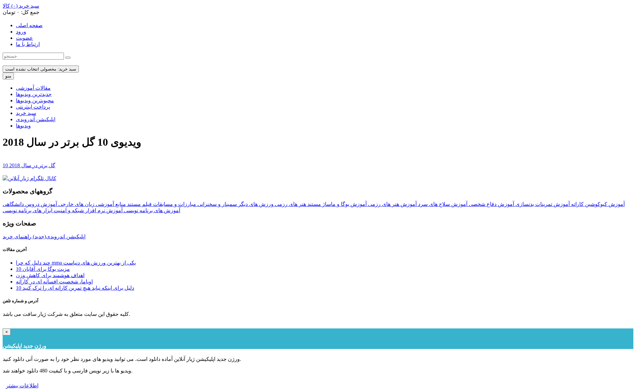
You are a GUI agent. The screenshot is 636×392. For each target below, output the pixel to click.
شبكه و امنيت (68, 210)
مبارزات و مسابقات (174, 204)
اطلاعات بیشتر (22, 385)
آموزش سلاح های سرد (442, 204)
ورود (21, 31)
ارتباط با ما (28, 44)
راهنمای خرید (17, 236)
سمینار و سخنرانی (216, 204)
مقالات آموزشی (33, 88)
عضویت (24, 38)
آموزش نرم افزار (103, 210)
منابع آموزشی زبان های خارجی (91, 204)
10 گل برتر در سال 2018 (29, 165)
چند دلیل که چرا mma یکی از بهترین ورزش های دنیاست (76, 263)
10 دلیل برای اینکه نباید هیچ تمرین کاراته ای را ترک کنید (75, 288)
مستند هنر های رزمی (297, 204)
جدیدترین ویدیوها (34, 94)
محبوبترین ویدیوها (35, 100)
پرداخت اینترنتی (33, 107)
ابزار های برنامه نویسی (27, 210)
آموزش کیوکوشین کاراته (597, 204)
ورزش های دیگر (255, 204)
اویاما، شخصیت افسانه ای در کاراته (54, 281)
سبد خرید (26, 113)
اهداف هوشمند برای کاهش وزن (50, 275)
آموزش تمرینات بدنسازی (542, 204)
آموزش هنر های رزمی (392, 204)
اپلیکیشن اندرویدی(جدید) (58, 236)
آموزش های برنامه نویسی (151, 210)
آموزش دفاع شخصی (490, 204)
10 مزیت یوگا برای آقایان (43, 269)
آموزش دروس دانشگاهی (30, 204)
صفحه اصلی (29, 25)
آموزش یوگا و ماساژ (344, 204)
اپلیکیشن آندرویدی (35, 119)
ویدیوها (23, 125)
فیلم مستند (139, 204)
